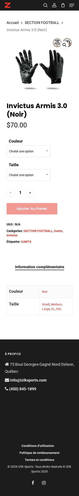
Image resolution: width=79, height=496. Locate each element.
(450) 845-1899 (22, 389)
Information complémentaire (39, 267)
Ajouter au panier (31, 208)
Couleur (16, 141)
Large (46, 309)
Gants (58, 231)
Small (45, 304)
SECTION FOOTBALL (42, 23)
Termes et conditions (39, 460)
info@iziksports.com (28, 380)
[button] (71, 5)
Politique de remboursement (39, 453)
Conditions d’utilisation (38, 446)
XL (53, 309)
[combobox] (28, 151)
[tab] (39, 267)
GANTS (26, 241)
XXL (59, 309)
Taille (14, 164)
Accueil (13, 23)
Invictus (12, 235)
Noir (45, 291)
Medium (56, 304)
